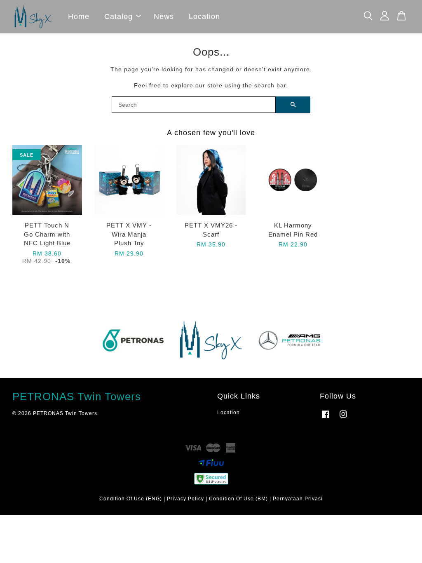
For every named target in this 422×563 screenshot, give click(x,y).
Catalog (118, 16)
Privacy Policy (185, 499)
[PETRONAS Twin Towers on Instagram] (343, 418)
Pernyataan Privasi (298, 499)
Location (204, 16)
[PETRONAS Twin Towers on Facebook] (325, 418)
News (164, 16)
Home (78, 16)
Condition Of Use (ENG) (130, 499)
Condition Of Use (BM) (238, 499)
